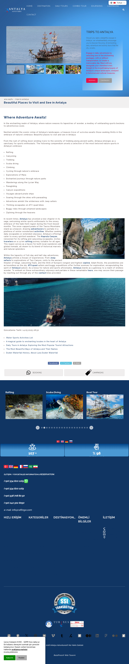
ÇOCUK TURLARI (11, 568)
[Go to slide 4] (49, 427)
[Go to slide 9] (62, 427)
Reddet (21, 658)
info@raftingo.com (114, 534)
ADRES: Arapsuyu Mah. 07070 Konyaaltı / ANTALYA (114, 540)
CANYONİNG (34, 532)
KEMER (56, 543)
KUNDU (56, 532)
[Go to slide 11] (67, 427)
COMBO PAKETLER (11, 532)
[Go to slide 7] (57, 427)
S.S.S (6, 547)
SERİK (55, 571)
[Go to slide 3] (47, 427)
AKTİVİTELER (9, 557)
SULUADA (33, 557)
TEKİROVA (57, 550)
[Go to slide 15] (77, 427)
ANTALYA (57, 529)
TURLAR (7, 529)
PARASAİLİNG (34, 568)
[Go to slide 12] (69, 427)
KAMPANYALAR (10, 536)
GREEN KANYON (35, 564)
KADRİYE (57, 536)
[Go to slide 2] (44, 427)
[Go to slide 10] (64, 427)
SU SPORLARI (9, 561)
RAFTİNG (32, 529)
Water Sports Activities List (19, 338)
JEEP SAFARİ (34, 543)
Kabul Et (9, 658)
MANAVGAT (58, 568)
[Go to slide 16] (79, 427)
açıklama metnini (19, 650)
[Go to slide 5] (52, 427)
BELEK (56, 561)
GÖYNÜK (57, 554)
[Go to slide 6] (54, 427)
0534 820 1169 (113, 528)
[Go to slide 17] (82, 427)
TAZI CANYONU (35, 539)
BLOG (6, 539)
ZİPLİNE (32, 536)
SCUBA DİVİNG (35, 554)
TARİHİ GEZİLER (10, 564)
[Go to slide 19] (87, 427)
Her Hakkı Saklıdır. (75, 645)
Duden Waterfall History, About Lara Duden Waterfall (32, 353)
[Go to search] (123, 9)
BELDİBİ (56, 557)
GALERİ (7, 543)
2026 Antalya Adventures (56, 645)
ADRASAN (57, 547)
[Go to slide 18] (84, 427)
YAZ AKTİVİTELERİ (11, 571)
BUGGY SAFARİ (35, 550)
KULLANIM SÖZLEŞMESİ (88, 539)
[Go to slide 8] (59, 427)
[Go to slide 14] (74, 427)
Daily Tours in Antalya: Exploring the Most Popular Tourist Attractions (39, 345)
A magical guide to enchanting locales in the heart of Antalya (36, 341)
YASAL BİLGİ (83, 536)
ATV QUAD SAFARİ (36, 547)
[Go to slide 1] (42, 427)
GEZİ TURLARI (10, 550)
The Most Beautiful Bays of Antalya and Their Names (32, 349)
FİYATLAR (8, 575)
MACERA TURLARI (11, 554)
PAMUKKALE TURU (37, 571)
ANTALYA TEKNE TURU (38, 561)
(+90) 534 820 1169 (14, 481)
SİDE (55, 575)
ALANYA (56, 539)
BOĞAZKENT (58, 564)
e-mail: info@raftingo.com (18, 509)
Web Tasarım (69, 655)
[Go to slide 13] (72, 427)
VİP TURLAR (34, 575)
